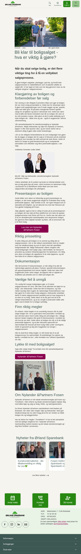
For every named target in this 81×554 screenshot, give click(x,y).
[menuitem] (13, 4)
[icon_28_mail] (26, 524)
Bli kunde (68, 499)
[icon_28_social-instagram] (12, 524)
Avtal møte (13, 499)
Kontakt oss (40, 500)
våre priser (62, 522)
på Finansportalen (61, 524)
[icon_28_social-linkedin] (19, 524)
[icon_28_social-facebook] (5, 524)
